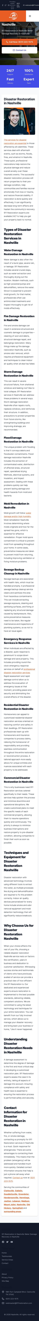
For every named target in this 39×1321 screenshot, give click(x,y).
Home (4, 1253)
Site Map (5, 1281)
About (4, 1274)
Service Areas (7, 1260)
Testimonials (7, 1256)
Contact (5, 1263)
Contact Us (21, 50)
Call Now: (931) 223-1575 (21, 42)
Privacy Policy (7, 1277)
